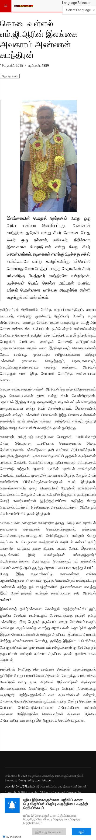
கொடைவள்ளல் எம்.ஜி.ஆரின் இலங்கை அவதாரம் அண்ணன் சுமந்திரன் (39, 39)
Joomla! (10, 786)
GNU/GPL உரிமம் (25, 786)
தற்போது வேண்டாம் (49, 831)
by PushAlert (14, 837)
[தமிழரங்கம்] (23, 6)
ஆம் (82, 831)
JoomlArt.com (44, 780)
